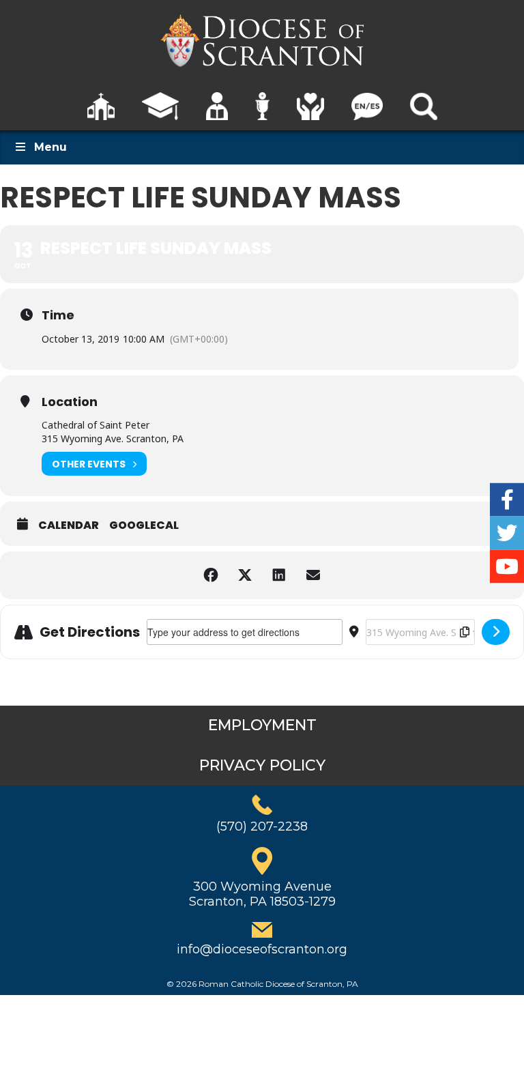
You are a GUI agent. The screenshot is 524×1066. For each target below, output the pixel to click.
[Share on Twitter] (245, 575)
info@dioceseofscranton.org (262, 949)
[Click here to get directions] (496, 632)
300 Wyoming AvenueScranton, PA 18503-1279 (262, 894)
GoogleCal (144, 525)
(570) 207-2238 (262, 826)
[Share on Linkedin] (279, 575)
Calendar (68, 525)
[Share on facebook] (211, 575)
